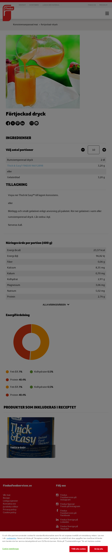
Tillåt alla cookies (78, 549)
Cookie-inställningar (10, 549)
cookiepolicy (11, 538)
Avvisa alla (98, 549)
